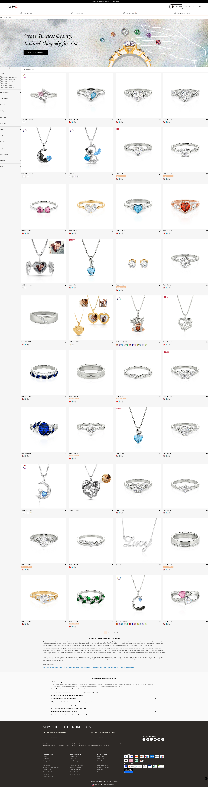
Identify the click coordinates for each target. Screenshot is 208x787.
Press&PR (46, 774)
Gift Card (99, 772)
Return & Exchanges (76, 772)
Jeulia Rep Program (102, 765)
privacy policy (125, 743)
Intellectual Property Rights (51, 767)
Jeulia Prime (100, 756)
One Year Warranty (75, 774)
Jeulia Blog (100, 769)
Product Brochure (48, 776)
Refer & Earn (100, 758)
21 (123, 632)
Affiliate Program (102, 763)
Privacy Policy (47, 769)
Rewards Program (102, 761)
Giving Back (46, 761)
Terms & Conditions (48, 772)
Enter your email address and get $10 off (54, 732)
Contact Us (46, 758)
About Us (45, 756)
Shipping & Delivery (75, 767)
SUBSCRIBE (54, 738)
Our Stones (46, 763)
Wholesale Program (103, 767)
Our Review (46, 765)
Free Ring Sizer (74, 763)
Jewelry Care (73, 756)
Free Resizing (74, 761)
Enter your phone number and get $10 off (103, 732)
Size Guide (73, 758)
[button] (104, 784)
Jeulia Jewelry (102, 781)
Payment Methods (75, 769)
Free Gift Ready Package (77, 765)
